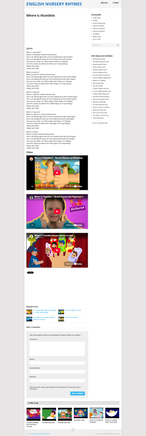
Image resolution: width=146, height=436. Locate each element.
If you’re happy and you (100, 72)
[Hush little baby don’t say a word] (112, 413)
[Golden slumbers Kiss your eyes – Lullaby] (33, 414)
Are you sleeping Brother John (102, 91)
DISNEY (95, 20)
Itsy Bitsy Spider (98, 86)
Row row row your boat (100, 112)
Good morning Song (99, 23)
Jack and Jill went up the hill (101, 75)
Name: (32, 359)
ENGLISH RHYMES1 (99, 28)
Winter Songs (97, 36)
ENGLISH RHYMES (98, 26)
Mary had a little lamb (99, 102)
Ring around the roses (99, 110)
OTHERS (116, 3)
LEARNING (96, 34)
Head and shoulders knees (101, 99)
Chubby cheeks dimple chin (101, 94)
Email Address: (35, 368)
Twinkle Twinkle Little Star (101, 88)
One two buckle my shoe (100, 104)
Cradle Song (96, 18)
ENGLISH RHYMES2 (99, 31)
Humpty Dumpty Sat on (100, 70)
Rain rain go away (98, 83)
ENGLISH (104, 3)
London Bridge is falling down (102, 78)
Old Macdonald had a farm (101, 61)
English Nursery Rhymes (54, 4)
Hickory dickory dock (99, 67)
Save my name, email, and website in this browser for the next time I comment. (55, 388)
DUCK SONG (97, 39)
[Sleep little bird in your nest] (96, 413)
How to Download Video (100, 123)
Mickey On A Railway (99, 80)
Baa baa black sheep (99, 59)
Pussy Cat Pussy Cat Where (101, 107)
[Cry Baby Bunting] (49, 414)
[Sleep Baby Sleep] (81, 413)
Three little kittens (98, 118)
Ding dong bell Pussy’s (99, 64)
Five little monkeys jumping (101, 96)
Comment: (33, 339)
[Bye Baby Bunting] (65, 414)
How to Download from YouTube (107, 434)
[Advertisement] (57, 32)
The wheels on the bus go (101, 115)
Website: (32, 377)
